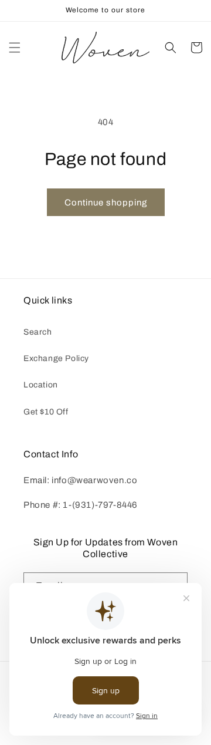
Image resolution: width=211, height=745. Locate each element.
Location (40, 384)
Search (37, 332)
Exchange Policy (56, 358)
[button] (15, 47)
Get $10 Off (46, 411)
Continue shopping (105, 202)
